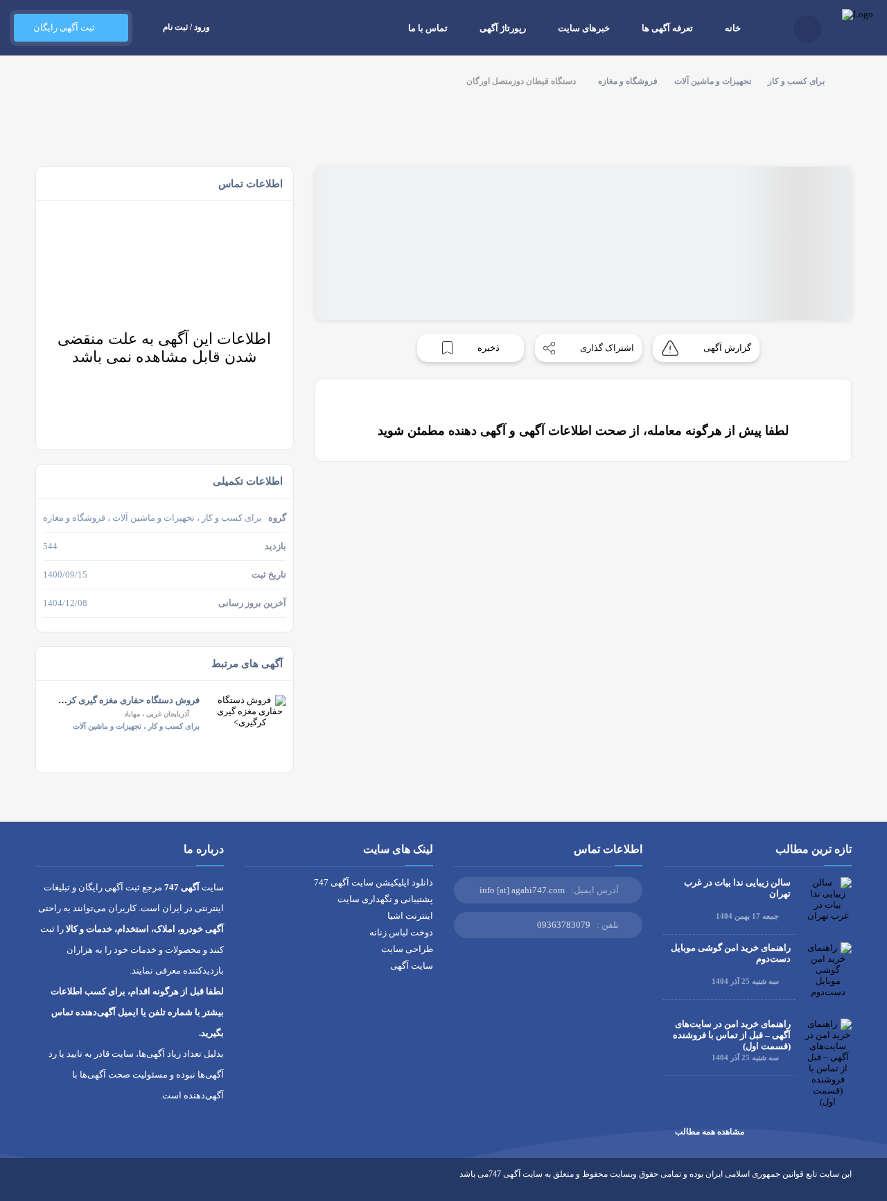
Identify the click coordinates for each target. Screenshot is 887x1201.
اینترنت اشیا (410, 915)
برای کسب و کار (796, 81)
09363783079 (563, 924)
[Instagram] (92, 1184)
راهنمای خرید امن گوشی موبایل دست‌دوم (731, 953)
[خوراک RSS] (41, 1184)
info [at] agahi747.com (522, 890)
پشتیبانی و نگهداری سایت (385, 899)
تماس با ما (428, 28)
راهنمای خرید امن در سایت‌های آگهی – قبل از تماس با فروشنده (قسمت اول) (732, 1035)
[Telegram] (67, 1184)
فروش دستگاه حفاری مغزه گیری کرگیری (124, 700)
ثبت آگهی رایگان (64, 27)
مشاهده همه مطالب (709, 1132)
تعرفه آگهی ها (667, 28)
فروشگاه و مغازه (628, 81)
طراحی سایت (407, 949)
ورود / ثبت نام (186, 27)
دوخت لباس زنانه (401, 932)
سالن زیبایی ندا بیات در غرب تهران (737, 888)
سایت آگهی (411, 965)
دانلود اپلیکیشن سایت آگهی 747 (373, 882)
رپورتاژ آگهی (503, 28)
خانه (733, 28)
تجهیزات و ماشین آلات (712, 81)
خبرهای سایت (584, 28)
